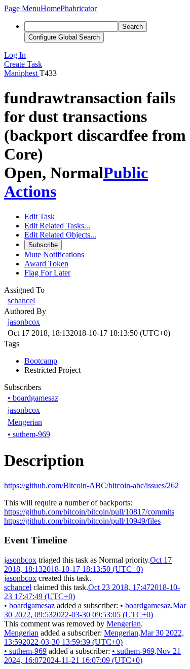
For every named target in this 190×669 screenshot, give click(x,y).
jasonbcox (24, 322)
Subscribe (43, 245)
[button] (22, 8)
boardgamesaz (33, 397)
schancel (21, 300)
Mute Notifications (54, 254)
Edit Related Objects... (60, 234)
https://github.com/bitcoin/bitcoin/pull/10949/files (82, 521)
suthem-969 (29, 434)
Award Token (46, 263)
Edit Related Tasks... (57, 225)
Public (125, 173)
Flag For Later (47, 272)
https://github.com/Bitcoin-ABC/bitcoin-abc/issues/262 (91, 485)
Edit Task (39, 216)
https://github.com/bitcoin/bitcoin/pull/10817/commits (89, 511)
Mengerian (25, 422)
